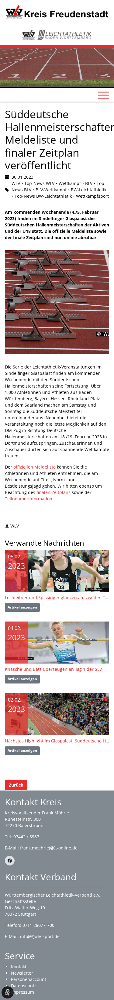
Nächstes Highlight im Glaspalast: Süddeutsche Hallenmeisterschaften (57, 741)
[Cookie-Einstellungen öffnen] (8, 992)
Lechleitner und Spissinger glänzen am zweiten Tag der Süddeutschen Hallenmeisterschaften (57, 597)
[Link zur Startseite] (57, 12)
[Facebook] (10, 860)
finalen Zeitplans (53, 492)
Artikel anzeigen (22, 607)
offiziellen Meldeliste (34, 467)
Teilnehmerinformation (28, 499)
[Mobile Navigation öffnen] (103, 94)
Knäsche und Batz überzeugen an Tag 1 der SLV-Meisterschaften (57, 669)
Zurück (16, 785)
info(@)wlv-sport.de (40, 936)
